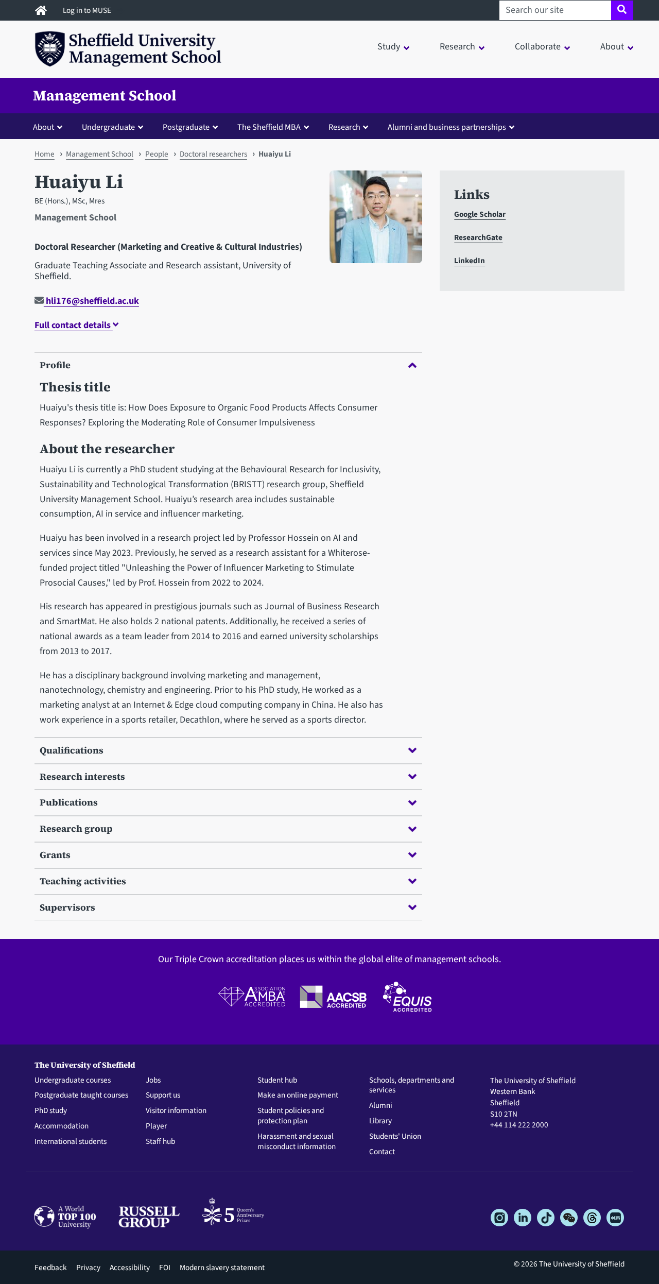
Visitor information (176, 1111)
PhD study (50, 1111)
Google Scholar (480, 214)
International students (70, 1142)
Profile (55, 364)
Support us (163, 1095)
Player (156, 1126)
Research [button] (457, 46)
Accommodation (61, 1126)
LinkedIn (469, 260)
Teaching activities (83, 881)
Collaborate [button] (538, 46)
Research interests (82, 776)
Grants (55, 854)
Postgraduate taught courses (81, 1095)
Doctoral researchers (213, 154)
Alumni (380, 1106)
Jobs (153, 1080)
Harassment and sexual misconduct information (296, 1142)
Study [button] (388, 46)
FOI (164, 1267)
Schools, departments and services (411, 1085)
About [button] (612, 46)
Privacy (88, 1267)
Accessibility (130, 1267)
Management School (105, 95)
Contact (382, 1152)
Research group (76, 828)
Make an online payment (297, 1095)
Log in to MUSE (88, 10)
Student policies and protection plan (290, 1116)
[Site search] (622, 10)
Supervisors (67, 907)
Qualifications (71, 750)
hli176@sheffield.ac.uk (91, 301)
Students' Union (395, 1137)
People (156, 154)
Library (380, 1121)
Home (44, 154)
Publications (69, 802)
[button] (50, 126)
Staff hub (160, 1142)
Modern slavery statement (222, 1267)
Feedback (50, 1267)
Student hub (277, 1080)
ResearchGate (478, 237)
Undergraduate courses (72, 1080)
